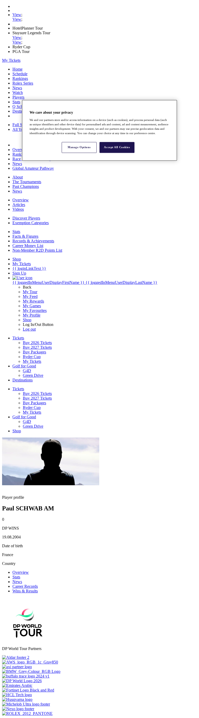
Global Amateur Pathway (33, 168)
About (17, 177)
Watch (17, 92)
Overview (20, 149)
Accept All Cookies (117, 147)
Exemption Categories (30, 223)
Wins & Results (25, 591)
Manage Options (79, 147)
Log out (29, 329)
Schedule (19, 74)
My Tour (30, 292)
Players (18, 97)
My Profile (31, 315)
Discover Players (26, 218)
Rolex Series (22, 83)
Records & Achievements (33, 241)
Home (17, 69)
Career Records (25, 586)
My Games (32, 306)
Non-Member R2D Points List (37, 250)
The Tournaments (26, 182)
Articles (18, 204)
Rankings (20, 78)
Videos (18, 209)
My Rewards (33, 301)
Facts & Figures (25, 236)
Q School (20, 106)
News (17, 88)
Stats (16, 102)
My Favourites (35, 310)
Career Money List (27, 245)
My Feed (30, 296)
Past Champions (25, 186)
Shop (27, 320)
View (16, 14)
